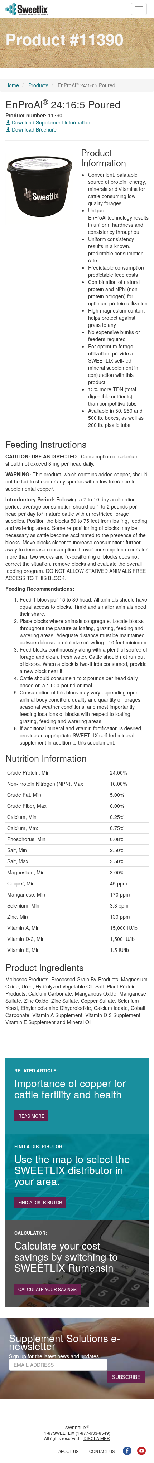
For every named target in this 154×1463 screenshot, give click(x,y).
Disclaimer (96, 1438)
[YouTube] (141, 1450)
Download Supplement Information (50, 122)
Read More (31, 1116)
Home (12, 85)
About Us (68, 1451)
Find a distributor (40, 1202)
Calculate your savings (47, 1289)
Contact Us (102, 1451)
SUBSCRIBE (126, 1376)
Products (38, 85)
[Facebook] (127, 1450)
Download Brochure (33, 129)
